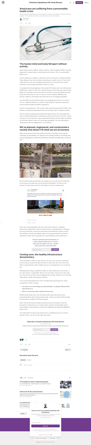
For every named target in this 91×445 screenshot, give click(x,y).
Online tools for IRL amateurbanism (31, 392)
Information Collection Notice (45, 430)
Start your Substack (42, 438)
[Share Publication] (73, 2)
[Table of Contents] (2, 222)
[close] (59, 404)
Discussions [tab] (30, 377)
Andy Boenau (26, 18)
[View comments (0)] (26, 23)
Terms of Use (52, 429)
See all (22, 413)
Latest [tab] (25, 377)
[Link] (17, 65)
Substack (38, 442)
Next (67, 349)
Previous (25, 349)
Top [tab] (21, 377)
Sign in (86, 2)
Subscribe (79, 2)
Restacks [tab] (29, 360)
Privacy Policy (56, 430)
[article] (45, 384)
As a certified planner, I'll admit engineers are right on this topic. (35, 383)
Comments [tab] (23, 360)
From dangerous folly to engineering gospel (34, 382)
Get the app (52, 438)
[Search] (70, 2)
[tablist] (26, 360)
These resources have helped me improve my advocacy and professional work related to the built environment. (39, 394)
